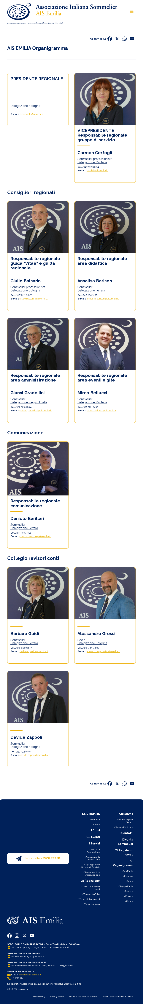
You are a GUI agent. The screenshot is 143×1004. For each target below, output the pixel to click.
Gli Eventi (93, 837)
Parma (130, 881)
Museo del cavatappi (89, 899)
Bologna (129, 896)
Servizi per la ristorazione (93, 858)
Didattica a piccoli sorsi (91, 887)
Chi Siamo (126, 813)
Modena (129, 891)
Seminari (95, 819)
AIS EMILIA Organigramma (37, 48)
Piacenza (128, 876)
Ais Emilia (128, 871)
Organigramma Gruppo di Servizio (90, 866)
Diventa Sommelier (125, 842)
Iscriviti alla (43, 858)
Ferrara (129, 901)
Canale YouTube (92, 894)
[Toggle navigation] (132, 11)
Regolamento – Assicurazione (92, 873)
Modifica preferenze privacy (83, 996)
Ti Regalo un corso (124, 852)
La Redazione (90, 880)
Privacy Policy (57, 996)
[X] (117, 39)
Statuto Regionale (124, 827)
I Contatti (126, 833)
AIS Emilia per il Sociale (125, 821)
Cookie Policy (38, 996)
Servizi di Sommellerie (93, 850)
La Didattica (91, 813)
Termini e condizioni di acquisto (117, 996)
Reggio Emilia (126, 886)
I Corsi (95, 830)
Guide (96, 824)
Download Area (92, 904)
